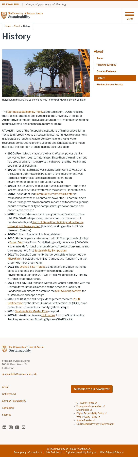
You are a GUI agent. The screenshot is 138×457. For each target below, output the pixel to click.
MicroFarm (15, 258)
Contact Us (8, 407)
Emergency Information (89, 406)
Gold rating (48, 315)
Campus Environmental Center (54, 194)
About (17, 26)
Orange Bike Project (32, 266)
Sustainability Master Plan (31, 311)
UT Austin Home (85, 402)
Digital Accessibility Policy (90, 413)
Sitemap (6, 414)
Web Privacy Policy (86, 417)
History (101, 78)
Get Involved (9, 394)
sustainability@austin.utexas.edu (19, 374)
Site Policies (82, 409)
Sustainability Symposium (50, 250)
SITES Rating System (68, 291)
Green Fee (16, 242)
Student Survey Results (110, 84)
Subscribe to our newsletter (92, 389)
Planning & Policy (106, 65)
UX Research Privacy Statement (94, 424)
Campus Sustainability (14, 401)
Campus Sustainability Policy (25, 111)
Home (8, 26)
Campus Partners (106, 71)
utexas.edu (10, 4)
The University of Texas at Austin (67, 449)
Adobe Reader (84, 420)
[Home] (28, 15)
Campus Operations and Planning (46, 4)
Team (100, 58)
